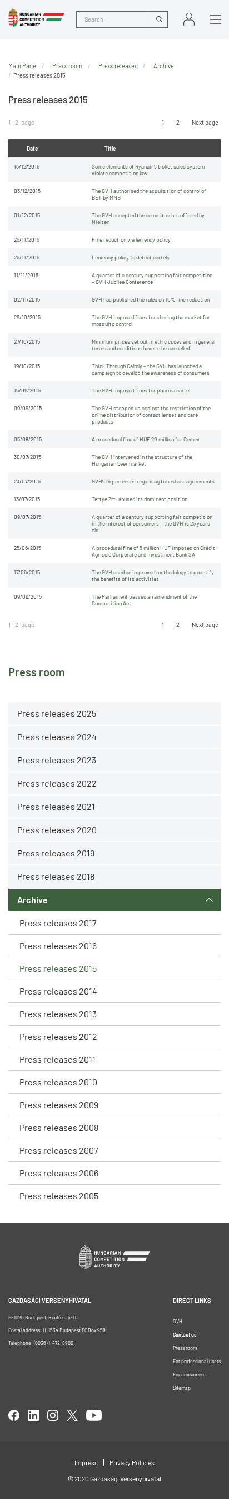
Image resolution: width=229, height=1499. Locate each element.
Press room (67, 65)
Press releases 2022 (57, 783)
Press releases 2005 (58, 1195)
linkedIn (33, 1415)
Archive (32, 899)
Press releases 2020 (57, 829)
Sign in (189, 19)
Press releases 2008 (58, 1127)
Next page (205, 122)
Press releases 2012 (58, 1036)
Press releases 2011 (57, 1059)
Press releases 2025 (56, 713)
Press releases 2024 (57, 736)
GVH (177, 1321)
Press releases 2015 (58, 968)
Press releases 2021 (56, 806)
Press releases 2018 (55, 876)
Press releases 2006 (58, 1172)
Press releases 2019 (55, 853)
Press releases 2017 (58, 922)
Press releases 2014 (58, 991)
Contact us (184, 1335)
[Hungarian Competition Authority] (36, 17)
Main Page (22, 65)
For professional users (197, 1361)
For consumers (189, 1374)
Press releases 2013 (58, 1013)
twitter (72, 1415)
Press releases (117, 65)
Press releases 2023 (56, 759)
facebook (13, 1415)
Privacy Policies (132, 1462)
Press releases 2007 (58, 1150)
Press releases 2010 (58, 1082)
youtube (94, 1415)
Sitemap (182, 1388)
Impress (86, 1462)
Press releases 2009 (58, 1104)
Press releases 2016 (58, 945)
